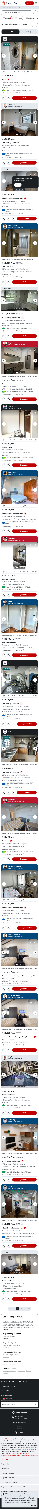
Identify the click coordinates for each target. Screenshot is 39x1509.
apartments (19, 1453)
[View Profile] (19, 39)
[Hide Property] (30, 45)
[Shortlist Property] (34, 45)
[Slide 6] (21, 67)
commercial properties (31, 1455)
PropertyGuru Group (8, 1386)
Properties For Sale (7, 1473)
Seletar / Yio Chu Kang (9, 1371)
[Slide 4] (17, 67)
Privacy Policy (28, 1498)
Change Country (7, 1395)
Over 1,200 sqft (16, 1355)
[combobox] (18, 13)
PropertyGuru (6, 1464)
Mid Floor (5, 1364)
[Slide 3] (17, 501)
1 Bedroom (11, 1336)
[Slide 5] (19, 67)
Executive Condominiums (8, 1455)
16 (21, 1309)
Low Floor (12, 1364)
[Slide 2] (14, 67)
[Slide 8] (24, 67)
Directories (5, 1469)
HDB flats (26, 1453)
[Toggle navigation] (36, 3)
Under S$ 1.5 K (7, 1345)
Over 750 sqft (7, 1355)
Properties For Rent (7, 1478)
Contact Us (5, 1390)
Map (29, 32)
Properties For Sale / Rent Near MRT (13, 1487)
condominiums (10, 1453)
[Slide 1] (14, 308)
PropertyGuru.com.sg (7, 1439)
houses (19, 1455)
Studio (5, 1336)
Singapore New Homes (9, 1482)
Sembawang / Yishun (24, 1371)
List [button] (12, 32)
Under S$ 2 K (16, 1345)
